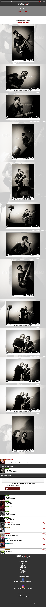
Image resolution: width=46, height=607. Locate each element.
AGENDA (23, 570)
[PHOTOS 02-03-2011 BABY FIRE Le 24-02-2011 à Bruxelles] (23, 476)
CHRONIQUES (23, 566)
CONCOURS (23, 571)
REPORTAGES (23, 569)
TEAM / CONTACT (23, 572)
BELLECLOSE (23, 11)
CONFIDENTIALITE (23, 599)
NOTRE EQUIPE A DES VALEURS (23, 595)
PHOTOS (23, 565)
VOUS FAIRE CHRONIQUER (23, 596)
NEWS (23, 563)
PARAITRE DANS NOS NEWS (23, 597)
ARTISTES (23, 564)
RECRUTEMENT (23, 598)
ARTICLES (23, 568)
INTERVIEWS (23, 567)
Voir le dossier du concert (23, 22)
